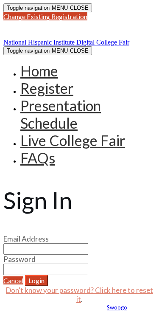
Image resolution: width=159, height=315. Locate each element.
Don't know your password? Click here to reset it (79, 295)
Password (19, 259)
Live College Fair (72, 140)
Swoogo (117, 307)
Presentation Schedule (60, 114)
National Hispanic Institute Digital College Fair (72, 29)
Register (46, 88)
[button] (45, 16)
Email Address (26, 238)
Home (39, 70)
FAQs (37, 157)
